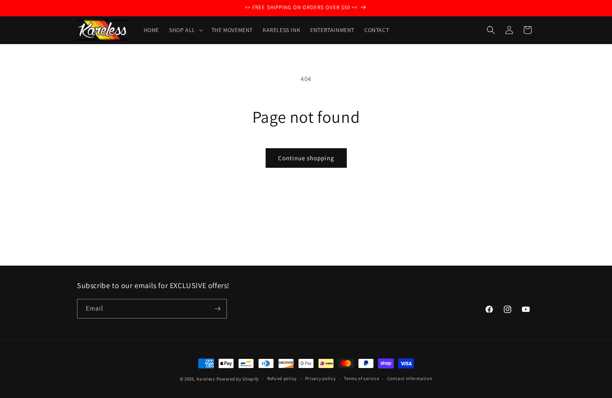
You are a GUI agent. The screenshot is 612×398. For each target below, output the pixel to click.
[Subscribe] (217, 308)
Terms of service (361, 378)
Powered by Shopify (237, 379)
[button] (185, 30)
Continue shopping (306, 158)
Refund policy (282, 378)
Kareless (206, 379)
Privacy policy (320, 378)
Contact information (409, 378)
